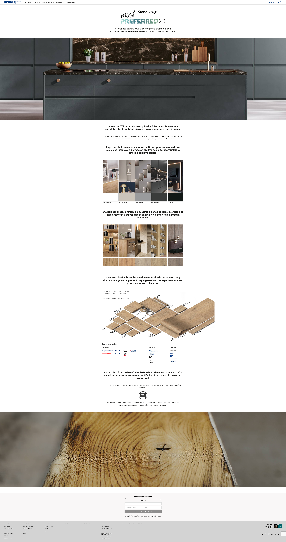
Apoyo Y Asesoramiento (49, 524)
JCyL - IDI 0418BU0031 (106, 531)
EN (275, 2)
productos (28, 2)
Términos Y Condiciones (28, 526)
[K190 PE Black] (175, 176)
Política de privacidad (27, 528)
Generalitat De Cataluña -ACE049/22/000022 (106, 537)
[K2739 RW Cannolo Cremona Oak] (175, 240)
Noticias (67, 524)
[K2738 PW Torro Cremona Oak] (159, 262)
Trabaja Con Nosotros (8, 533)
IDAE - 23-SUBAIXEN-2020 (106, 528)
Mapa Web (46, 531)
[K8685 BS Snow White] (110, 176)
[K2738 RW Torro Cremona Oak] (159, 240)
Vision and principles (8, 528)
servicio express (48, 2)
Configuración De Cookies (28, 531)
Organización (7, 524)
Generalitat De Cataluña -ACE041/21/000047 (106, 534)
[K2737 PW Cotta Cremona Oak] (143, 262)
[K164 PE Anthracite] (159, 176)
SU (139, 202)
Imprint (24, 533)
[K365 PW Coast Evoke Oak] (110, 240)
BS (107, 202)
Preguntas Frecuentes (48, 526)
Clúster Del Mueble (8, 538)
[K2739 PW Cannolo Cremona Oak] (175, 262)
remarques (60, 2)
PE (155, 202)
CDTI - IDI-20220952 (105, 526)
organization (71, 2)
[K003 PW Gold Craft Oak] (127, 240)
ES (278, 2)
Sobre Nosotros (7, 526)
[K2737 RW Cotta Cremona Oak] (143, 240)
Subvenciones (104, 524)
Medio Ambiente (7, 531)
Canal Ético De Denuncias (85, 524)
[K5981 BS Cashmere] (127, 176)
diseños (37, 2)
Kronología (6, 535)
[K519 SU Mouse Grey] (143, 176)
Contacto (46, 528)
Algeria (271, 2)
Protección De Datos (27, 524)
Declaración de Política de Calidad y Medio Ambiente (134, 524)
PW (108, 267)
